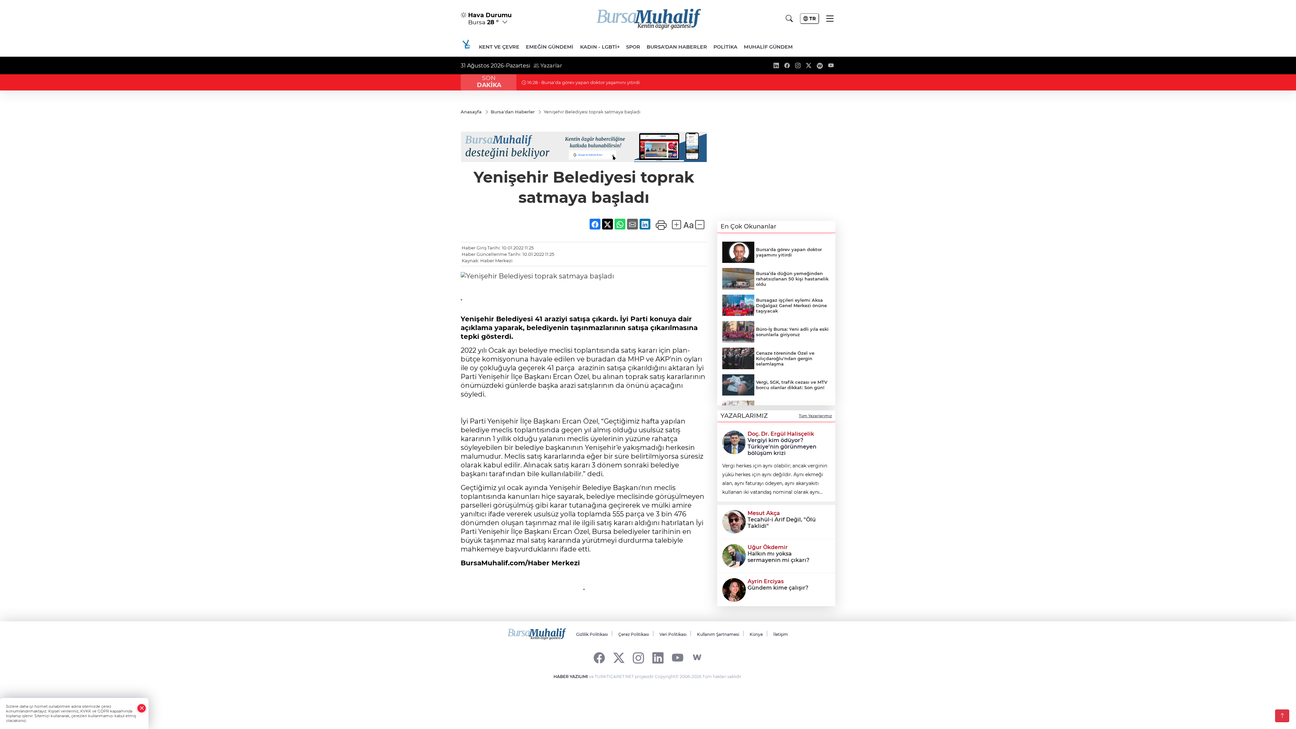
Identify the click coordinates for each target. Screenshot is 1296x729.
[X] (619, 657)
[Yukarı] (1282, 715)
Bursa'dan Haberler (677, 47)
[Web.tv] (697, 657)
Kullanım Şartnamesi (718, 634)
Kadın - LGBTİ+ (600, 47)
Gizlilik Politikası (592, 634)
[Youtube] (677, 657)
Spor (633, 47)
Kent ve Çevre (499, 47)
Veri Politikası (672, 634)
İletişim (780, 634)
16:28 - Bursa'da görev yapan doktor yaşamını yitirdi (583, 82)
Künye (756, 634)
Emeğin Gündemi (549, 47)
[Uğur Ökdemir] (734, 555)
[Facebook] (599, 657)
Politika (725, 47)
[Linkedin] (658, 657)
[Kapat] (142, 708)
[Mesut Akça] (734, 521)
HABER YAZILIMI (571, 676)
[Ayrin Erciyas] (734, 589)
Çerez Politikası (633, 634)
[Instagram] (638, 657)
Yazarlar (550, 65)
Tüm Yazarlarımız (815, 415)
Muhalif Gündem (768, 47)
